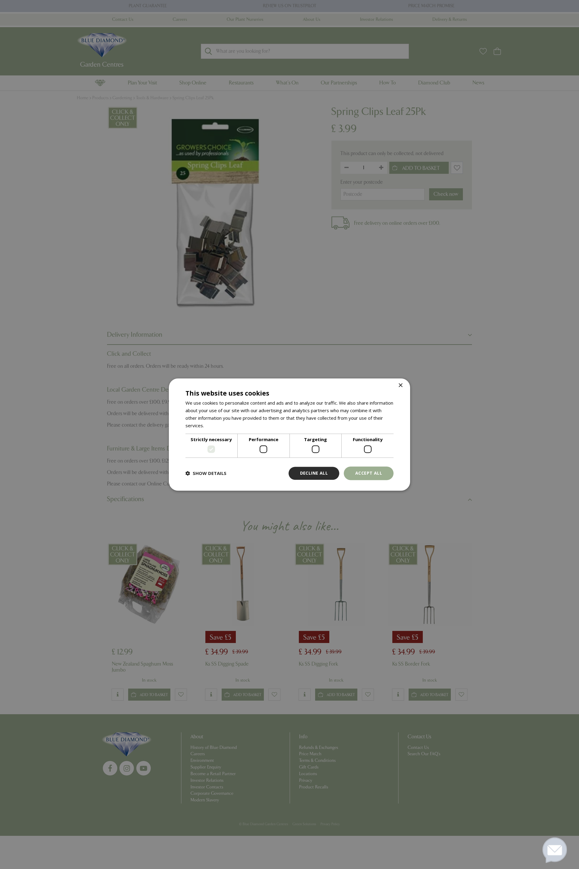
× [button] (400, 385)
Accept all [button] (368, 473)
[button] (205, 473)
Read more (216, 425)
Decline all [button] (314, 473)
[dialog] (289, 434)
